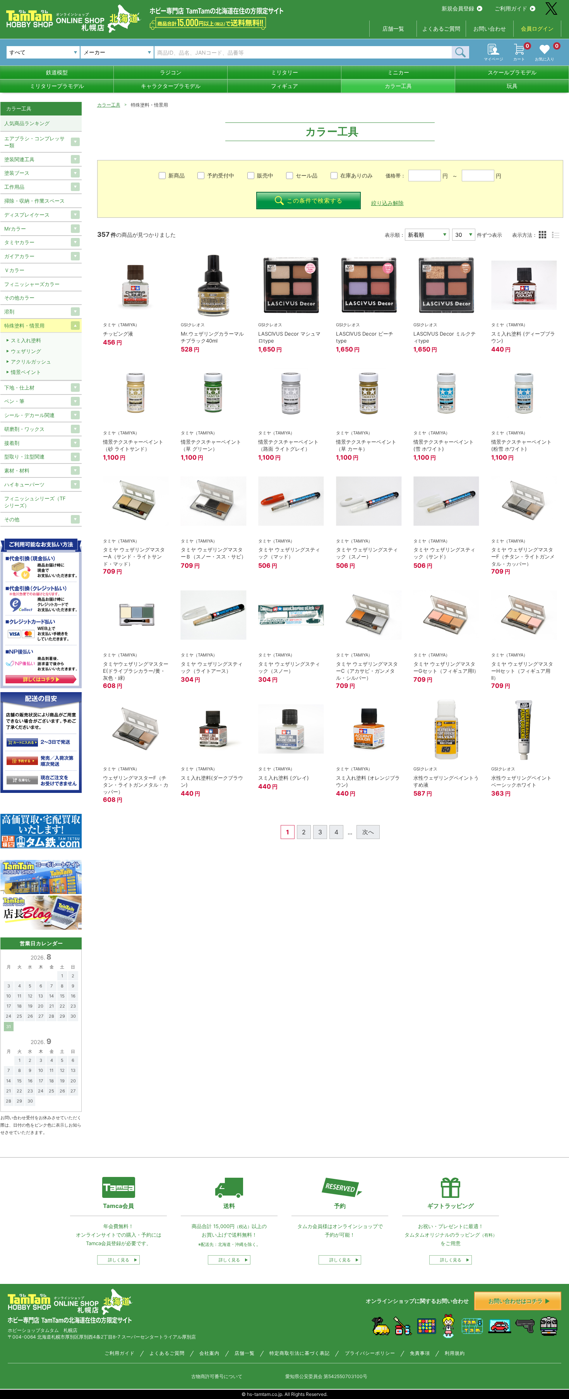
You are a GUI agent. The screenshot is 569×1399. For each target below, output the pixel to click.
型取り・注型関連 (24, 456)
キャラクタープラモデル (171, 86)
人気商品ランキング (27, 123)
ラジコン (171, 72)
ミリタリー (284, 72)
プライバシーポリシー (370, 1353)
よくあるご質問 (441, 28)
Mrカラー (15, 229)
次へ (368, 832)
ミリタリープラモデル (57, 86)
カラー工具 (398, 86)
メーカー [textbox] (94, 52)
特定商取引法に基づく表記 (299, 1353)
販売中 (265, 175)
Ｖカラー (14, 270)
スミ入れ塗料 (26, 340)
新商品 (176, 175)
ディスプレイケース (27, 215)
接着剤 (11, 443)
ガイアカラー (19, 256)
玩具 (512, 86)
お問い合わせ (489, 28)
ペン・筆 (14, 401)
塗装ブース (16, 173)
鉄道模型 (57, 72)
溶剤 (9, 311)
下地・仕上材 (19, 387)
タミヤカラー (19, 242)
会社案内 (209, 1353)
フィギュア (284, 86)
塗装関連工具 (19, 159)
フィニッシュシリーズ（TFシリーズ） (35, 501)
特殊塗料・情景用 (24, 325)
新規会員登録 (458, 8)
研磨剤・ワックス (24, 429)
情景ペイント (26, 372)
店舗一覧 (393, 28)
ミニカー (398, 72)
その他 (11, 519)
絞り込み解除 (387, 203)
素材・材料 (16, 470)
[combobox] (117, 52)
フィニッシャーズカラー (32, 284)
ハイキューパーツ (24, 484)
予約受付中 (220, 175)
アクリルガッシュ (31, 361)
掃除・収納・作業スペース (34, 201)
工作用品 (14, 187)
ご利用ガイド (511, 8)
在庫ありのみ (356, 175)
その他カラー (19, 298)
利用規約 (455, 1353)
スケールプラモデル (512, 72)
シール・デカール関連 (29, 415)
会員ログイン (537, 28)
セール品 (306, 175)
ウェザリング (26, 351)
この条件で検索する (315, 200)
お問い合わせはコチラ (515, 1300)
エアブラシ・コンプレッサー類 (34, 141)
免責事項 (420, 1353)
